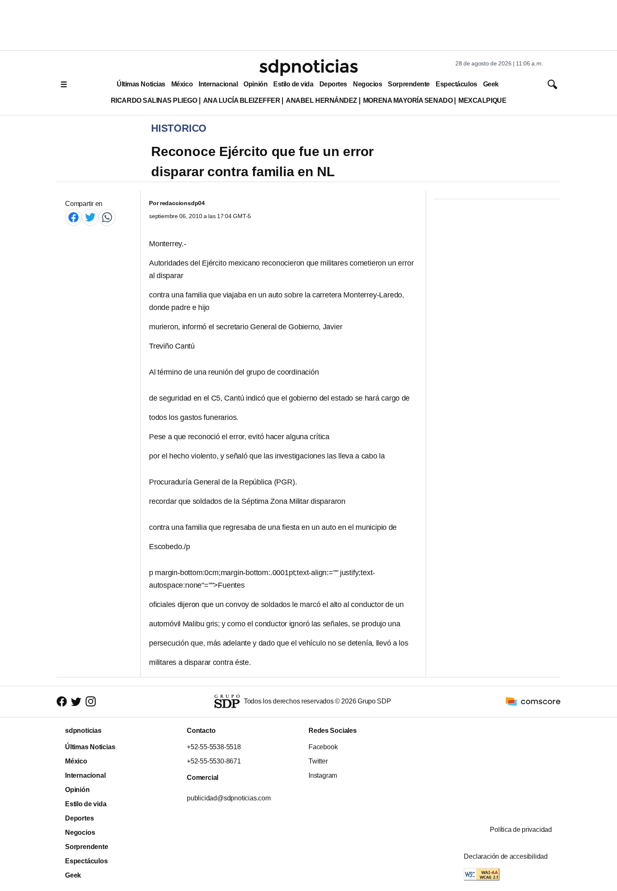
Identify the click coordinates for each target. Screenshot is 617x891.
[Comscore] (533, 701)
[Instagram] (91, 701)
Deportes (333, 84)
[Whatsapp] (107, 217)
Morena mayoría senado (407, 100)
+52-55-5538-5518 (214, 746)
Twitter (318, 761)
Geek (491, 84)
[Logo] (308, 67)
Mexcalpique (482, 100)
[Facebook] (73, 217)
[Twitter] (90, 217)
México (182, 84)
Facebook (322, 746)
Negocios (367, 84)
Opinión (255, 84)
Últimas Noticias (141, 84)
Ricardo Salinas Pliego (154, 100)
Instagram (322, 775)
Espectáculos (456, 84)
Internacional (218, 84)
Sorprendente (409, 84)
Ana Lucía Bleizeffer (241, 100)
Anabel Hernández (321, 100)
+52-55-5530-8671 (214, 761)
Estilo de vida (293, 84)
